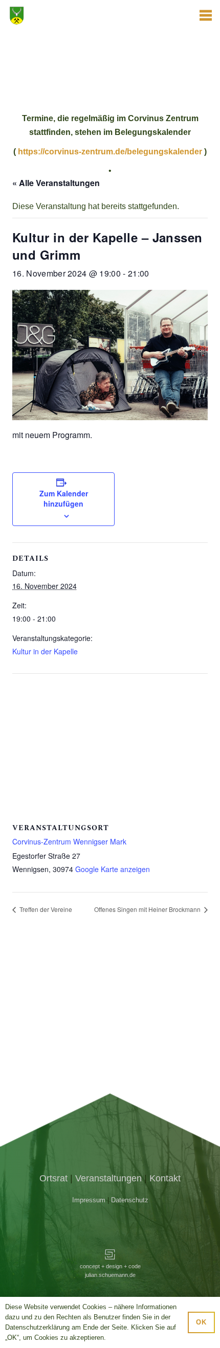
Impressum (88, 1200)
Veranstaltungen (108, 1178)
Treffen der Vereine (45, 909)
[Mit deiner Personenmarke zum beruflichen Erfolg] (110, 1255)
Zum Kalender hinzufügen (63, 498)
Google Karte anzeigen (112, 869)
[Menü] (205, 15)
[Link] (60, 15)
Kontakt (165, 1178)
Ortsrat (53, 1178)
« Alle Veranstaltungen (56, 183)
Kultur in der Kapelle (45, 651)
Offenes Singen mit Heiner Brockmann (148, 909)
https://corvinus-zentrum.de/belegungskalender (110, 151)
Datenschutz (129, 1200)
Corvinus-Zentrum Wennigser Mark (69, 841)
